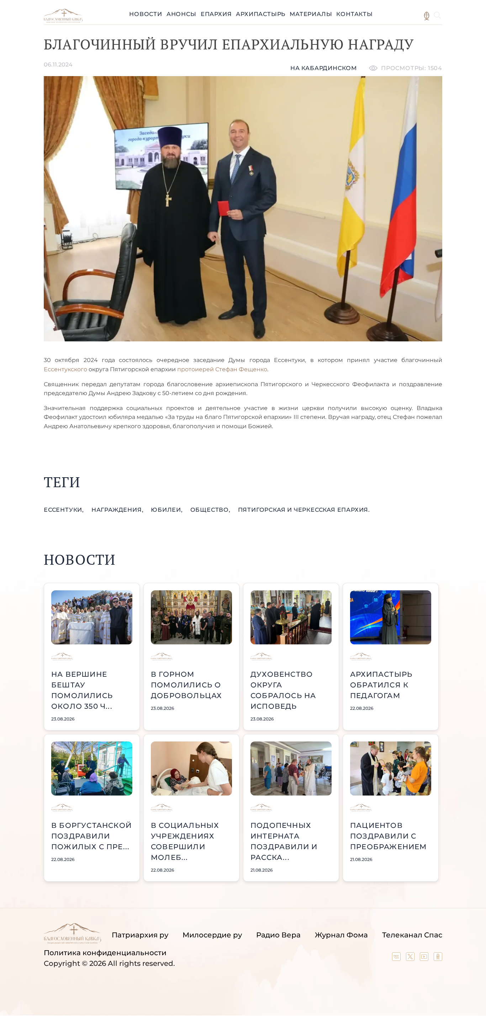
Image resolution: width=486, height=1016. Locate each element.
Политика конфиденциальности (105, 952)
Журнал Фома (341, 935)
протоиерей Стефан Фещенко (221, 369)
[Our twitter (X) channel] (411, 958)
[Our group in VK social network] (397, 958)
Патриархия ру (140, 935)
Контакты (354, 14)
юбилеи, (167, 509)
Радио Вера (278, 935)
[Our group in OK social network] (438, 958)
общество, (211, 509)
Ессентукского (66, 369)
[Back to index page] (63, 20)
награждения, (118, 509)
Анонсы (181, 14)
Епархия (216, 14)
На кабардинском (323, 68)
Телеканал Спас (412, 935)
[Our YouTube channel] (425, 958)
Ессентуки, (65, 509)
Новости (145, 14)
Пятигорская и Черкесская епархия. (304, 509)
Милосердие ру (212, 935)
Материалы (311, 14)
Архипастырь (260, 14)
